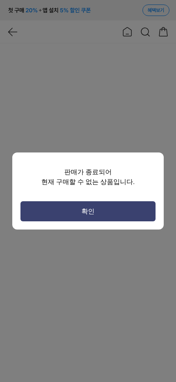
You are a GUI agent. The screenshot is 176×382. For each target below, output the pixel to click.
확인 (88, 211)
